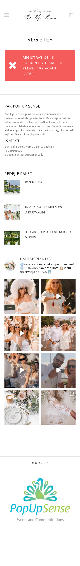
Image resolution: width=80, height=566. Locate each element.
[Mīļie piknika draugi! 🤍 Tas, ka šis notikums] (58, 333)
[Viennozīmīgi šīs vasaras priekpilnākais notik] (21, 333)
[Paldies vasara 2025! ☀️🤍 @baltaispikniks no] (21, 296)
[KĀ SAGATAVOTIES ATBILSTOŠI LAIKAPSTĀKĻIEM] (12, 213)
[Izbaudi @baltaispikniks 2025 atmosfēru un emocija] (58, 296)
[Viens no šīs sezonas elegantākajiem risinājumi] (58, 407)
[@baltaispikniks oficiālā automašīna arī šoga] (58, 370)
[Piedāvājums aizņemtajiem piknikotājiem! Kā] (21, 407)
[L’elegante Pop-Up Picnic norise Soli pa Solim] (12, 238)
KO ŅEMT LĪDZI (33, 182)
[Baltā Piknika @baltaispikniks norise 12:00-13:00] (21, 370)
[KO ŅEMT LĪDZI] (12, 189)
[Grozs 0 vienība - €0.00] (69, 15)
